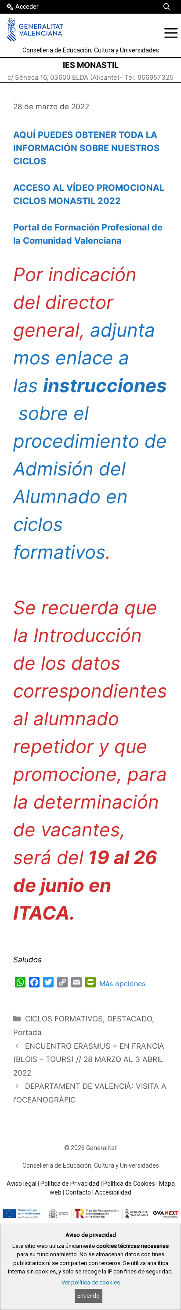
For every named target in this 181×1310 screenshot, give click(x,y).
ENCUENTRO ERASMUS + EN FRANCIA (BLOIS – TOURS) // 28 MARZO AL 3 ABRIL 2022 (88, 1059)
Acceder (27, 6)
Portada (27, 1032)
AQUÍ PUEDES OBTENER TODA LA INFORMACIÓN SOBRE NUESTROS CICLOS (86, 148)
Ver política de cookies (91, 1282)
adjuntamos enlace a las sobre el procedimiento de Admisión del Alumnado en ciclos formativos (90, 441)
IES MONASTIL (91, 65)
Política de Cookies (129, 1183)
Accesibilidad (113, 1192)
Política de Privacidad (69, 1183)
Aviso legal (21, 1183)
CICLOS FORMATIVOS (64, 1018)
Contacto (78, 1192)
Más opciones (122, 983)
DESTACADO (129, 1018)
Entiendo (88, 1295)
